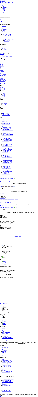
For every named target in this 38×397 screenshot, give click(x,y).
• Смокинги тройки (5, 170)
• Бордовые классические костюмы (7, 56)
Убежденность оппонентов (6, 391)
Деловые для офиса (5, 102)
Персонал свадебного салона (6, 364)
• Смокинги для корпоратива (6, 167)
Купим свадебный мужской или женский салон (9, 340)
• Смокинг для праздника (6, 164)
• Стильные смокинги (5, 172)
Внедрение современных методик (7, 382)
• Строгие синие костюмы (6, 174)
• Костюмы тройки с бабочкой (7, 146)
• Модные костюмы (5, 152)
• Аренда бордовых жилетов (6, 128)
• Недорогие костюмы (5, 154)
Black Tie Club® (2, 1)
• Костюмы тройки (5, 145)
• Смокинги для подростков (6, 168)
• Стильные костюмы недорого (7, 171)
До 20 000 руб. (2, 88)
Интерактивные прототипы (6, 385)
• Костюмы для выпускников (6, 137)
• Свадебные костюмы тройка (7, 162)
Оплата (3, 8)
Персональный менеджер (6, 339)
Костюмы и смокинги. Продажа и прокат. (7, 2)
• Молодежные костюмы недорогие (7, 153)
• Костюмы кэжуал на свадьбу (7, 139)
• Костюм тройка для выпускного (7, 135)
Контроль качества (5, 348)
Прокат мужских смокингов (6, 34)
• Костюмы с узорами (5, 142)
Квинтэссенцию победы (6, 390)
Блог (3, 6)
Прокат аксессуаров (5, 37)
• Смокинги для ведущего (6, 166)
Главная (3, 55)
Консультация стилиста (6, 332)
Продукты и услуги (5, 347)
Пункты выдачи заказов (6, 372)
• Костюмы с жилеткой (5, 141)
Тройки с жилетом (3, 74)
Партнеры (3, 353)
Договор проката (5, 333)
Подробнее (2, 193)
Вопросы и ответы (5, 349)
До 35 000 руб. (2, 89)
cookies (7, 394)
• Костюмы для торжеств (6, 138)
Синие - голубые (3, 80)
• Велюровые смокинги (6, 133)
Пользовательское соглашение (7, 371)
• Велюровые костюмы (5, 132)
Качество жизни (4, 384)
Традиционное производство (6, 380)
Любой (1, 70)
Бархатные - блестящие (4, 83)
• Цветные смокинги (5, 175)
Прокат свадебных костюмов (6, 36)
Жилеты (1, 65)
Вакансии (3, 354)
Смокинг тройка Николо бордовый (6, 210)
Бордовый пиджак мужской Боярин (6, 181)
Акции (3, 330)
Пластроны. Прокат (7, 40)
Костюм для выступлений (6, 123)
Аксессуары (4, 48)
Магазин (1, 61)
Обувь (1, 67)
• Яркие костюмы (5, 176)
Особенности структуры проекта (7, 383)
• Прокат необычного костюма (7, 160)
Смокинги (2, 63)
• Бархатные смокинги (5, 129)
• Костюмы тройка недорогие (7, 144)
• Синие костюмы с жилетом (6, 163)
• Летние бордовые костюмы (6, 150)
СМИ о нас (4, 352)
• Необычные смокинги (6, 156)
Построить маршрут (17, 236)
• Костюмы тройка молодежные (7, 143)
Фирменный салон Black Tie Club (7, 338)
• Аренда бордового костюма (6, 127)
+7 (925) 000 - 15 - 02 (5, 249)
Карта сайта (4, 369)
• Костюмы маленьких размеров (7, 140)
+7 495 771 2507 (2, 10)
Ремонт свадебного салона (6, 360)
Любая (1, 86)
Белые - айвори (2, 81)
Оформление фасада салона (6, 362)
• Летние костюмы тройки (6, 151)
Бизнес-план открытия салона (7, 358)
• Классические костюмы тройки (7, 134)
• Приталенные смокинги (6, 159)
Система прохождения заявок (7, 366)
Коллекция (4, 26)
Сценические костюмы (6, 126)
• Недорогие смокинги (5, 155)
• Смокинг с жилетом (5, 165)
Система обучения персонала (6, 365)
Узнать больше (2, 198)
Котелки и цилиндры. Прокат (8, 39)
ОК (0, 396)
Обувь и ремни (4, 49)
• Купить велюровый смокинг (7, 149)
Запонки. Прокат (6, 41)
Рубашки (3, 47)
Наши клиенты (4, 350)
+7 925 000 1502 (2, 12)
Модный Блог (4, 351)
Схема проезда (4, 7)
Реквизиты (4, 370)
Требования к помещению (6, 359)
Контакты (3, 355)
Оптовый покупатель (5, 336)
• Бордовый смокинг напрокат (7, 131)
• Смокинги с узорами (5, 169)
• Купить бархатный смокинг (6, 148)
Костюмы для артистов (6, 124)
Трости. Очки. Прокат (7, 42)
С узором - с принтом (3, 82)
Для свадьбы (2, 71)
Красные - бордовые (5, 113)
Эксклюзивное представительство (7, 337)
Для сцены (2, 73)
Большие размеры (3, 75)
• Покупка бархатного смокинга (7, 157)
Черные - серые (2, 79)
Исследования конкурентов (6, 381)
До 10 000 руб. (2, 87)
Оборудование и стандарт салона (7, 361)
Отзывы (3, 5)
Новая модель (4, 388)
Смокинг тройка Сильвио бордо (5, 202)
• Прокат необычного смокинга (7, 161)
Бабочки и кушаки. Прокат (8, 38)
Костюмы (3, 92)
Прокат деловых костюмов (6, 35)
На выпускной (2, 72)
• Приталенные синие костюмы (7, 158)
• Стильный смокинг (5, 173)
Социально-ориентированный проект (8, 379)
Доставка (3, 9)
